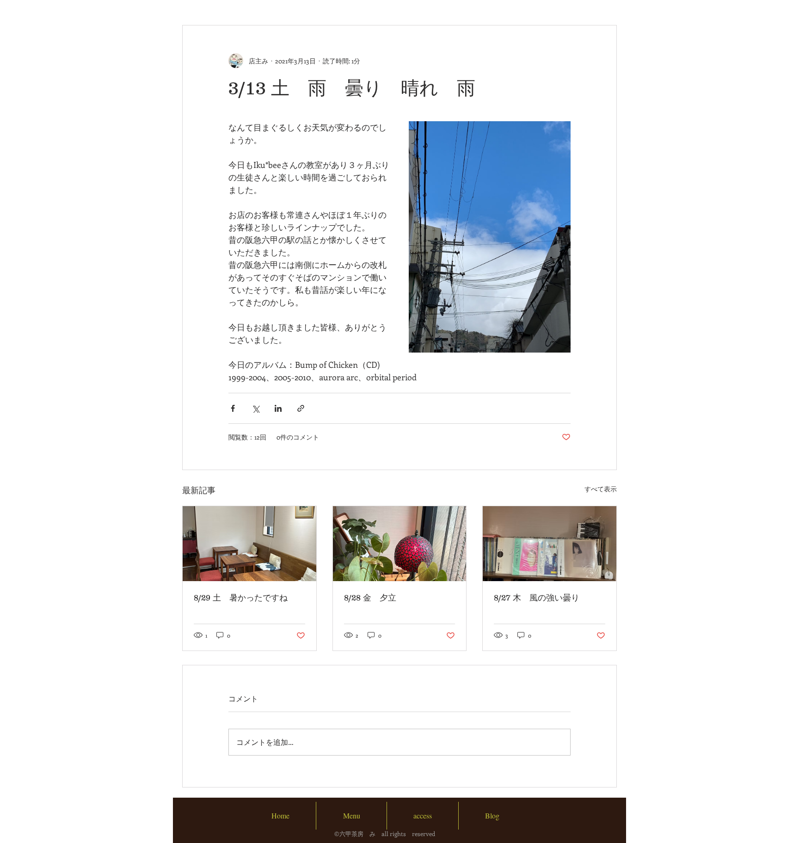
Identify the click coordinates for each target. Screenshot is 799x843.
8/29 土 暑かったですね (241, 597)
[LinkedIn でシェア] (278, 408)
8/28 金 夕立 (370, 597)
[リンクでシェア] (300, 408)
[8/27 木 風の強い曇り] (549, 543)
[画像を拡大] (490, 237)
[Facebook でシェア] (232, 408)
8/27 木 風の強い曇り (536, 597)
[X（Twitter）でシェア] (255, 408)
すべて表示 (600, 488)
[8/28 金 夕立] (400, 543)
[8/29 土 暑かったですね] (249, 543)
